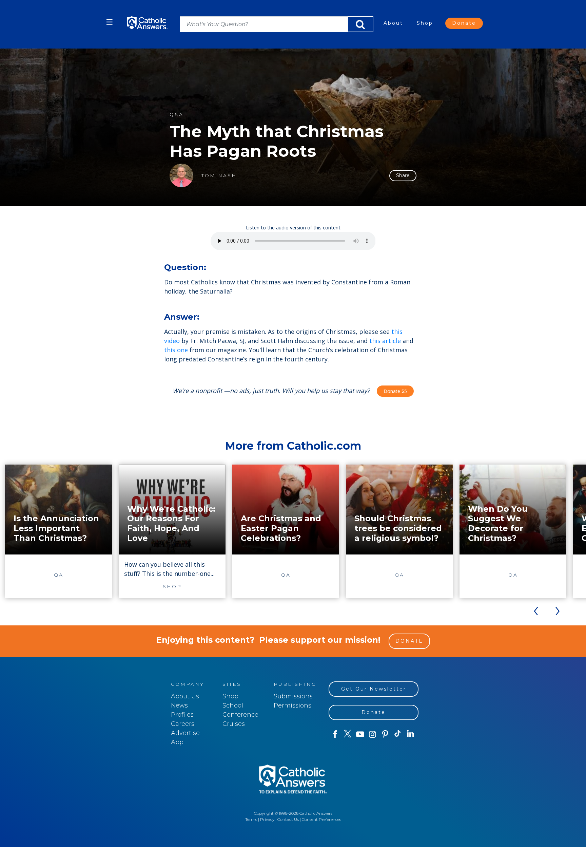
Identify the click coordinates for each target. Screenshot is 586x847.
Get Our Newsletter (373, 689)
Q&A (176, 114)
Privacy (267, 819)
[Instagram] (372, 734)
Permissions (292, 705)
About (393, 23)
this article (385, 341)
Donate (464, 23)
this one (176, 350)
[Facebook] (335, 734)
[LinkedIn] (410, 734)
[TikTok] (397, 734)
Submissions (293, 696)
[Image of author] (181, 175)
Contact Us (288, 819)
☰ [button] (109, 22)
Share (403, 175)
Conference (240, 714)
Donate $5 (395, 391)
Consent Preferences (321, 819)
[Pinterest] (385, 734)
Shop (425, 23)
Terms (251, 819)
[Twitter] (347, 734)
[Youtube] (360, 734)
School (232, 705)
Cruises (233, 724)
